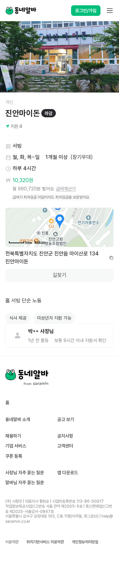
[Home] (20, 11)
